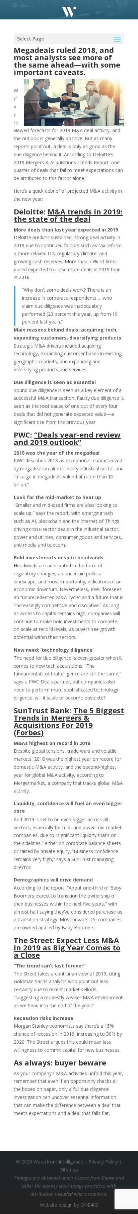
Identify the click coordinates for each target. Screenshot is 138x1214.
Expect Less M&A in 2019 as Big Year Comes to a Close (67, 947)
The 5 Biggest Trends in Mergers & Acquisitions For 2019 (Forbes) (69, 721)
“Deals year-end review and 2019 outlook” (67, 438)
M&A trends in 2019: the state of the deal (68, 215)
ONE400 (89, 1205)
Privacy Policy (103, 1161)
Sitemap (69, 1169)
